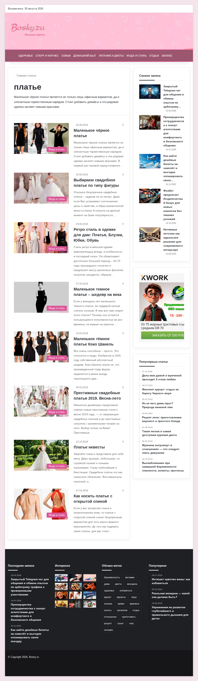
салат (120, 623)
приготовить (129, 617)
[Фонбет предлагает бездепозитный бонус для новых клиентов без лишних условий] (149, 196)
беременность (112, 577)
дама (107, 584)
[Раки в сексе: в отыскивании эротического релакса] (89, 586)
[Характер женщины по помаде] (75, 577)
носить (108, 610)
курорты (121, 597)
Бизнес (167, 55)
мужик (121, 603)
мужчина (134, 603)
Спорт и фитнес (47, 55)
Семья (66, 55)
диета (118, 584)
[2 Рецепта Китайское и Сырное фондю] (61, 604)
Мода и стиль (136, 55)
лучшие (108, 603)
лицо (134, 597)
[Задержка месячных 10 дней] (75, 604)
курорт (107, 597)
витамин (130, 577)
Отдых (154, 55)
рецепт (108, 623)
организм (122, 610)
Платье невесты (89, 447)
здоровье (109, 590)
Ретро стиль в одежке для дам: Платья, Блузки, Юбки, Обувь (98, 234)
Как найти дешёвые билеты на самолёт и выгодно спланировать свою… (173, 168)
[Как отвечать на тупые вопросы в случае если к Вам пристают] (61, 595)
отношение (110, 617)
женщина (132, 584)
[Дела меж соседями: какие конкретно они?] (75, 595)
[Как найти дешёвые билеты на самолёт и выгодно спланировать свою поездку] (149, 161)
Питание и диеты (111, 55)
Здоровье (25, 55)
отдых (136, 610)
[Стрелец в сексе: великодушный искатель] (61, 586)
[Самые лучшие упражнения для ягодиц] (89, 577)
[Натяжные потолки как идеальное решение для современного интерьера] (149, 235)
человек (108, 630)
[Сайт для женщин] (30, 31)
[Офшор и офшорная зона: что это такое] (89, 595)
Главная (21, 75)
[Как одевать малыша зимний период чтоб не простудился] (61, 577)
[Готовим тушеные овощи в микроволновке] (75, 586)
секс (131, 623)
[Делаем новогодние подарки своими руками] (89, 604)
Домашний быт (84, 55)
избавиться (126, 590)
